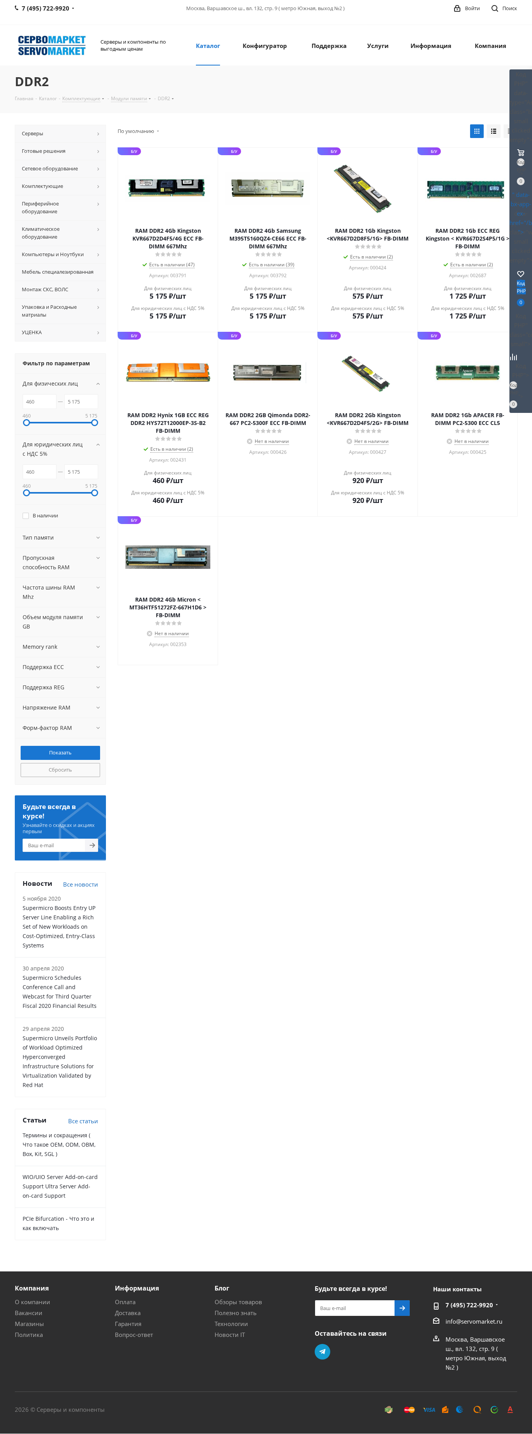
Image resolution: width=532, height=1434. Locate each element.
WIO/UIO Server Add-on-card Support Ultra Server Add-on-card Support (60, 1186)
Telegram (322, 1352)
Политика (29, 1334)
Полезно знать (236, 1313)
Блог (222, 1288)
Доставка (128, 1313)
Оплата (125, 1302)
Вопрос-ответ (134, 1334)
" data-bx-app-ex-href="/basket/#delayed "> (520, 213)
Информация (137, 1288)
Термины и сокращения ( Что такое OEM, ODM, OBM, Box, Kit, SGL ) (59, 1144)
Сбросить (60, 769)
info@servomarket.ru (474, 1321)
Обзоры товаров (238, 1302)
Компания (32, 1288)
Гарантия (128, 1324)
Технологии (231, 1324)
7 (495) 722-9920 (469, 1305)
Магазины (29, 1324)
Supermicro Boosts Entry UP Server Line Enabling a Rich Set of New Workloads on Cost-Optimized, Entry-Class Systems (59, 926)
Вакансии (28, 1313)
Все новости (80, 884)
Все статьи (83, 1121)
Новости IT (230, 1334)
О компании (32, 1302)
